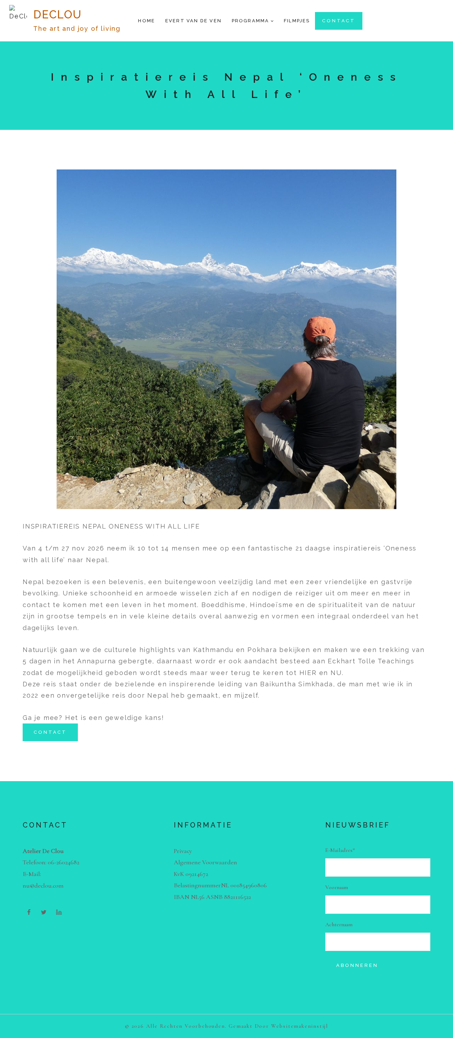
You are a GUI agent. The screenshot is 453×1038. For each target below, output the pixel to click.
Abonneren (357, 965)
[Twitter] (44, 912)
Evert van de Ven (193, 20)
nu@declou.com (43, 885)
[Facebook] (29, 912)
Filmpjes (297, 20)
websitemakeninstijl (299, 1026)
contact (338, 20)
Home (146, 20)
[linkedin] (59, 912)
